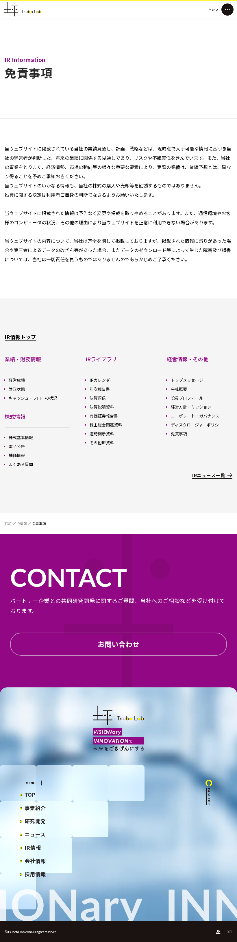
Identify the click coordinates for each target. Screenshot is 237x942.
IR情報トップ (20, 337)
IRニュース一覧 (208, 475)
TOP (8, 523)
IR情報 (22, 523)
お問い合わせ (118, 644)
